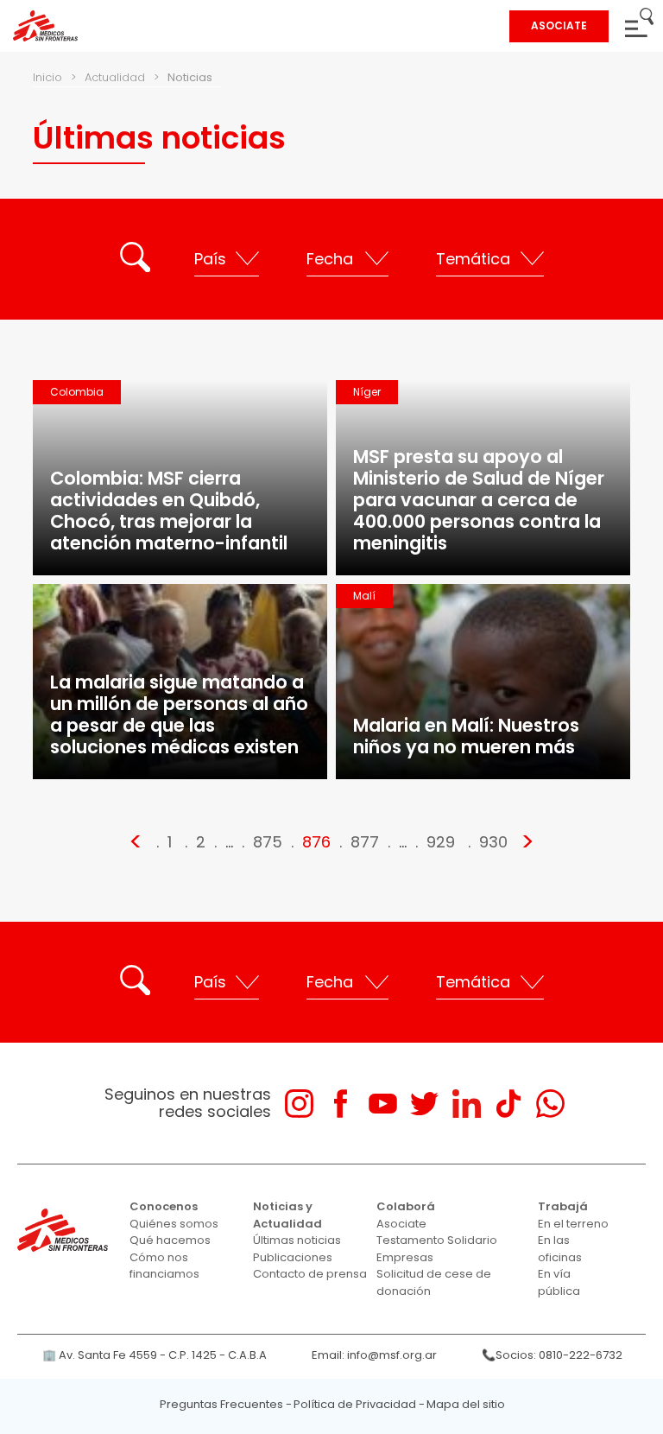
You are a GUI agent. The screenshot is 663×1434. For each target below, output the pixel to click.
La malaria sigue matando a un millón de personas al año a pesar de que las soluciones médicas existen (179, 714)
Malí (364, 595)
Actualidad (115, 77)
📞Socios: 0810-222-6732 (552, 1355)
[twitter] (424, 1103)
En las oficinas (560, 1249)
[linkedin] (466, 1103)
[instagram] (299, 1103)
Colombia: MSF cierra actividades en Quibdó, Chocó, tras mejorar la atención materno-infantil (168, 510)
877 (364, 842)
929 (440, 842)
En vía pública (559, 1282)
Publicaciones (292, 1257)
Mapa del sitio (465, 1404)
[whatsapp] (550, 1103)
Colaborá (405, 1206)
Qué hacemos (170, 1240)
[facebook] (340, 1103)
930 (493, 842)
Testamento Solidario (436, 1240)
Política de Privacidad (355, 1404)
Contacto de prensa (310, 1274)
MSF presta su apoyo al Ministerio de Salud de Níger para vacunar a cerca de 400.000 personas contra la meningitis (478, 499)
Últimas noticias (297, 1240)
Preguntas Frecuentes (221, 1404)
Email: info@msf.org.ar (374, 1355)
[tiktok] (508, 1103)
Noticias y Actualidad (287, 1215)
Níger (367, 391)
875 (267, 842)
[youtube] (383, 1103)
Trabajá (563, 1206)
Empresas (404, 1257)
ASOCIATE (559, 25)
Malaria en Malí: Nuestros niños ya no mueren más (466, 736)
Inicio (47, 77)
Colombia (77, 391)
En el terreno (573, 1223)
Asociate (401, 1223)
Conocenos (163, 1206)
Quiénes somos (173, 1223)
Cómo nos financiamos (164, 1266)
